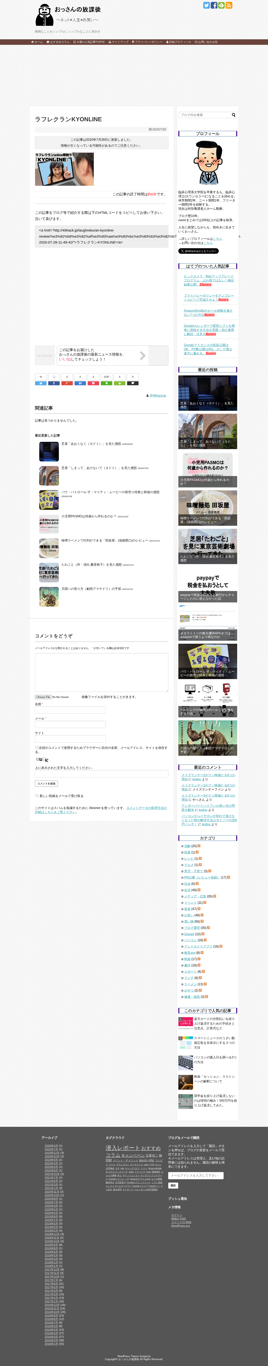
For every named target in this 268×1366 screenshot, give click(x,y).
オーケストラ (136, 1164)
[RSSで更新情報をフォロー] (229, 7)
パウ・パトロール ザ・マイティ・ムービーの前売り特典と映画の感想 (110, 492)
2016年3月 (51, 1336)
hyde (148, 1172)
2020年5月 (51, 1209)
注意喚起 (110, 1168)
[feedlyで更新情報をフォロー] (221, 7)
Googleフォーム (116, 1179)
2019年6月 (51, 1223)
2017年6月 (51, 1283)
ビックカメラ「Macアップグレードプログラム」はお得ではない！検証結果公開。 (209, 280)
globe (131, 1172)
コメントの (181, 1222)
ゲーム (112, 1164)
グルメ (189, 865)
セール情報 (156, 1179)
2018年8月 (51, 1248)
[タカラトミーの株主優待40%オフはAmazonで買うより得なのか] (207, 623)
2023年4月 (51, 1163)
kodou (196, 779)
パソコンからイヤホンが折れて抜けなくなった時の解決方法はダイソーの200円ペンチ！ (209, 820)
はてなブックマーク (118, 1172)
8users (211, 334)
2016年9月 (51, 1315)
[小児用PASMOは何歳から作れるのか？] (207, 469)
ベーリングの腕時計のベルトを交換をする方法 (207, 711)
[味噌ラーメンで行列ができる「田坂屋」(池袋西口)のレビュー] (207, 508)
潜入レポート (123, 1147)
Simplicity (145, 1356)
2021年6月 (51, 1181)
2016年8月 (51, 1319)
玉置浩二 (152, 1155)
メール (40, 718)
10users (205, 284)
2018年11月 (52, 1237)
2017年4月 (51, 1290)
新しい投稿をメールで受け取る (62, 796)
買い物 (189, 921)
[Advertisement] (134, 75)
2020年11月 (52, 1191)
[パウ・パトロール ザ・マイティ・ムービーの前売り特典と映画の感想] (207, 661)
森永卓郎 (117, 1189)
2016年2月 (51, 1340)
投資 (187, 852)
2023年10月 (52, 1156)
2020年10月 (52, 1195)
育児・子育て (193, 871)
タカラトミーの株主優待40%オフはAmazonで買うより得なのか (205, 635)
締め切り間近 (146, 1160)
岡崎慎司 (156, 1172)
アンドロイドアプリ (198, 946)
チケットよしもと (131, 1175)
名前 (39, 704)
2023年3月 (51, 1166)
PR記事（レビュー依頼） (202, 877)
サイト (39, 733)
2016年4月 (51, 1333)
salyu (146, 1164)
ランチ (189, 978)
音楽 (187, 909)
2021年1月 (51, 1188)
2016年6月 (51, 1326)
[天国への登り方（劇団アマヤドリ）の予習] (207, 738)
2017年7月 (51, 1280)
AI (107, 1172)
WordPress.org (180, 1225)
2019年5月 (51, 1227)
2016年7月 (51, 1322)
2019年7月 (51, 1220)
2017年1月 (51, 1301)
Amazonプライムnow (140, 1179)
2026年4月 (51, 1145)
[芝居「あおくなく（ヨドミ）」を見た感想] (207, 393)
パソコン (190, 940)
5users (211, 353)
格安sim (189, 952)
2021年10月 (52, 1174)
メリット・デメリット (125, 1160)
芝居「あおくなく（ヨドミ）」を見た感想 (91, 443)
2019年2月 (51, 1230)
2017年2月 (51, 1297)
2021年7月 (51, 1177)
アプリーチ (140, 1172)
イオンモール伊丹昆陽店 (146, 1189)
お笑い (189, 915)
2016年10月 (52, 1312)
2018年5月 (51, 1255)
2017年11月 (52, 1273)
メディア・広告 (195, 896)
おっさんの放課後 (129, 1359)
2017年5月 (51, 1287)
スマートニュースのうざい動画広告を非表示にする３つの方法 (214, 1042)
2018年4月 (51, 1258)
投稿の (178, 1218)
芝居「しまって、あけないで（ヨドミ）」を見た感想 (99, 468)
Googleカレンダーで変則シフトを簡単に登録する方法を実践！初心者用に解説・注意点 (209, 330)
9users (223, 299)
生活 (187, 890)
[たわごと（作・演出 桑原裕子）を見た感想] (207, 546)
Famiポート (154, 1186)
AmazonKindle (155, 1168)
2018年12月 (52, 1234)
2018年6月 (51, 1251)
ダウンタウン (122, 1164)
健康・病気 (192, 996)
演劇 (187, 846)
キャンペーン (133, 1155)
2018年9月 (51, 1244)
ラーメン (190, 984)
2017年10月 (52, 1276)
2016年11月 (52, 1308)
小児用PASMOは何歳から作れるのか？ (89, 516)
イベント (190, 902)
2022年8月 (51, 1170)
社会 (187, 883)
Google (189, 934)
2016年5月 (51, 1329)
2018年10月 (52, 1241)
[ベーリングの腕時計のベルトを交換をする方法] (207, 699)
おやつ (189, 990)
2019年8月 (51, 1216)
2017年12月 (52, 1269)
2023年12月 (52, 1152)
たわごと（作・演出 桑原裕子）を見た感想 (91, 564)
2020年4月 (51, 1212)
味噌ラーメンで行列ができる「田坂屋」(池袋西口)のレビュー (104, 540)
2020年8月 (51, 1198)
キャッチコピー (132, 1168)
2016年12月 (52, 1304)
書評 (187, 965)
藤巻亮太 (110, 1182)
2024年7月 (51, 1149)
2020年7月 (51, 1202)
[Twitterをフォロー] (206, 7)
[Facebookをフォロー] (214, 7)
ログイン (176, 1215)
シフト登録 (157, 1182)
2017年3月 (51, 1294)
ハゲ (127, 1179)
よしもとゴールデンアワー (119, 1186)
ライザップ (127, 1189)
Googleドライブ (140, 1186)
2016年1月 (51, 1343)
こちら (217, 238)
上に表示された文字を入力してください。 (65, 767)
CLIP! (106, 376)
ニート (144, 1168)
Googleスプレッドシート (139, 1182)
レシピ (189, 858)
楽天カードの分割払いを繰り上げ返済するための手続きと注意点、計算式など (214, 1023)
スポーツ (190, 971)
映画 (187, 959)
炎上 (119, 1175)
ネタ (117, 1168)
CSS (152, 1164)
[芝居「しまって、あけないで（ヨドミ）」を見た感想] (207, 431)
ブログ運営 (192, 927)
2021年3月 (51, 1184)
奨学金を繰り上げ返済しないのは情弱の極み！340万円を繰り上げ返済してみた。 (215, 1100)
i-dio (122, 1168)
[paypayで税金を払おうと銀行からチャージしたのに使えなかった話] (207, 584)
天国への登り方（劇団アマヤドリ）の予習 (91, 588)
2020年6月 (51, 1205)
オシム (158, 1164)
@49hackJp (157, 395)
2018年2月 (51, 1262)
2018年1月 (51, 1266)
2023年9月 (51, 1159)
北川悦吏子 (120, 1182)
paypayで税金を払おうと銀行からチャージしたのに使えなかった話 (207, 596)
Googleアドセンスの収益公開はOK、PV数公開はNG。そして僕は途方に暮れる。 (208, 349)
